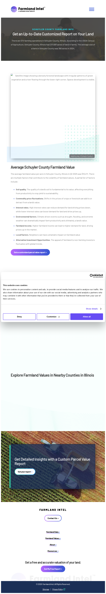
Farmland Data (52, 532)
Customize (51, 317)
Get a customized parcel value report (29, 252)
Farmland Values (52, 538)
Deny (19, 317)
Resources (52, 551)
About (52, 544)
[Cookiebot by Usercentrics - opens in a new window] (91, 276)
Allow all (87, 317)
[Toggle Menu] (91, 9)
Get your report (24, 471)
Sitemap (46, 589)
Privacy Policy (57, 589)
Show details (92, 309)
